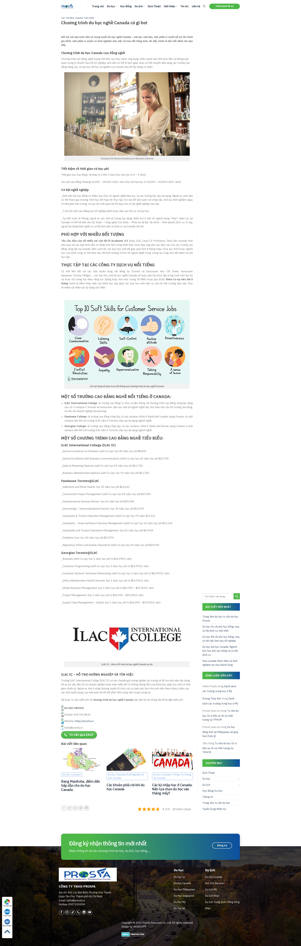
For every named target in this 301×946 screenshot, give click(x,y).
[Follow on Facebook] (61, 912)
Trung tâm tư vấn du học (216, 802)
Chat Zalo (7, 916)
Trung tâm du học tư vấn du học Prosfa (220, 618)
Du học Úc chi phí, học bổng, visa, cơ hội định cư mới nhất (221, 628)
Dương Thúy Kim (211, 698)
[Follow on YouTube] (89, 912)
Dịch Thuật (154, 6)
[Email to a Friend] (75, 808)
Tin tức (184, 6)
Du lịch (139, 6)
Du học (111, 6)
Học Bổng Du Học (212, 790)
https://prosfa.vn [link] (84, 721)
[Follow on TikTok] (72, 912)
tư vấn (168, 699)
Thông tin (207, 796)
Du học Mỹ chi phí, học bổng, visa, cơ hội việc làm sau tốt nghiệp (221, 638)
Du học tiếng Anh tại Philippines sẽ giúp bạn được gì (220, 731)
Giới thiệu (169, 6)
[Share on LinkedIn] (86, 808)
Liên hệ (196, 6)
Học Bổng (126, 6)
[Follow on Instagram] (67, 912)
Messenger (7, 926)
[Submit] (237, 596)
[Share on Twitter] (69, 808)
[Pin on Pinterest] (81, 808)
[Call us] (78, 912)
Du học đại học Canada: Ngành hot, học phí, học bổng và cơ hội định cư (220, 650)
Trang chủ (98, 6)
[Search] (204, 6)
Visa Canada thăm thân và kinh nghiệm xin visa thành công (219, 663)
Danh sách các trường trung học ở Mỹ (219, 689)
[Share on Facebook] (64, 808)
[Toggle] (238, 779)
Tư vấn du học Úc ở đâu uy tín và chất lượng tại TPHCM (220, 715)
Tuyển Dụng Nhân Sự (214, 808)
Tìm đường (7, 906)
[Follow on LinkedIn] (84, 912)
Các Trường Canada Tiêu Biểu (77, 18)
